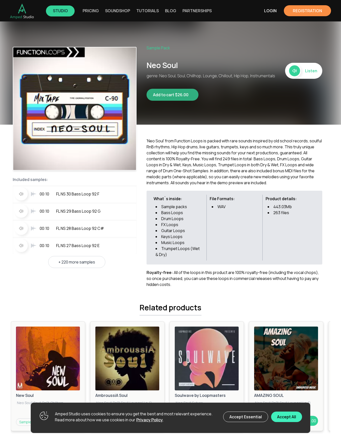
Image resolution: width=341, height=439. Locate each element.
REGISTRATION (307, 10)
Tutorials (147, 10)
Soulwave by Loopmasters (200, 395)
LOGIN (270, 10)
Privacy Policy (149, 420)
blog (170, 10)
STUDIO (60, 10)
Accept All (286, 417)
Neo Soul (24, 402)
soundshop (117, 10)
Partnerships (197, 10)
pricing (91, 10)
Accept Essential (245, 417)
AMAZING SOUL (269, 395)
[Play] (48, 358)
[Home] (22, 11)
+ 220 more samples (76, 262)
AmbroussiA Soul (111, 395)
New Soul (25, 395)
